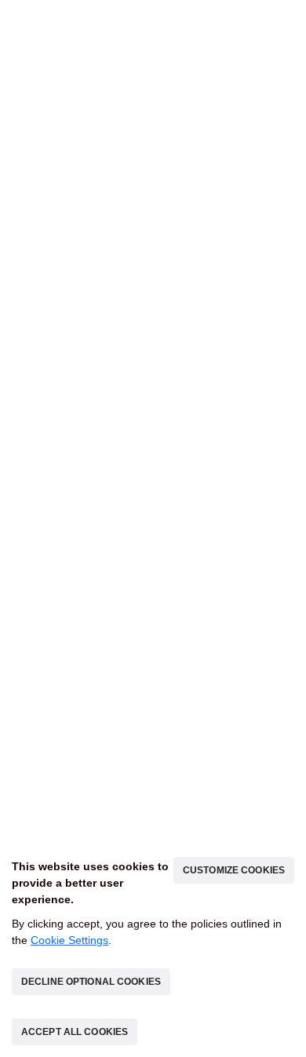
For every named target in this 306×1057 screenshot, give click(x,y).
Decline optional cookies (91, 981)
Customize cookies (234, 870)
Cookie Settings (69, 940)
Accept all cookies (74, 1031)
